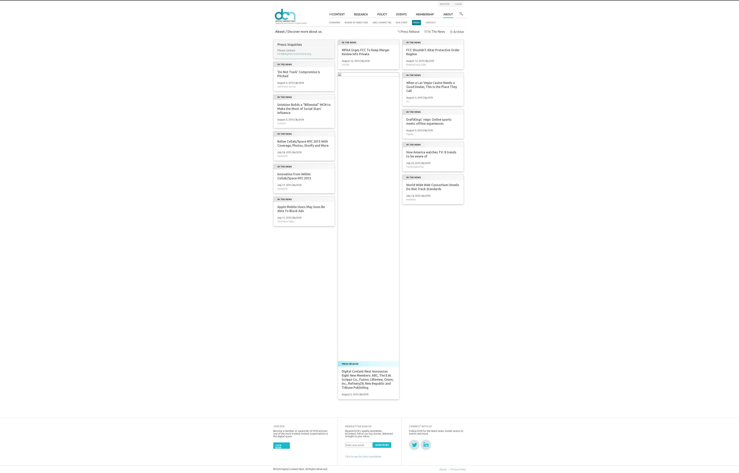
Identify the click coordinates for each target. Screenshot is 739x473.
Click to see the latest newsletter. (363, 456)
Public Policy (382, 15)
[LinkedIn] (426, 445)
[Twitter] (414, 445)
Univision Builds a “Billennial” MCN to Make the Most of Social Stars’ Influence (304, 108)
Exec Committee (382, 22)
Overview (334, 22)
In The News (436, 31)
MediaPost (411, 199)
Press (416, 22)
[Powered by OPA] (313, 9)
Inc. (408, 101)
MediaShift (282, 156)
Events (401, 15)
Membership (425, 15)
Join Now (278, 446)
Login (458, 4)
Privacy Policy (458, 469)
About (448, 15)
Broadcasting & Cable (416, 65)
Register (445, 4)
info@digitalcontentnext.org (294, 53)
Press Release (410, 31)
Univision (281, 123)
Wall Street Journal (286, 86)
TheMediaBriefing (415, 167)
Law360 (345, 65)
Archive (458, 31)
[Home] (291, 16)
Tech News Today (285, 221)
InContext (337, 15)
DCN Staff (401, 22)
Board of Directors (356, 22)
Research (361, 15)
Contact (431, 22)
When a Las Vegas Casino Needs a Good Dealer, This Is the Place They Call (431, 87)
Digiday (409, 134)
